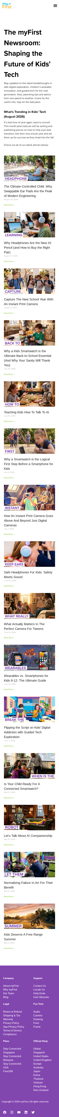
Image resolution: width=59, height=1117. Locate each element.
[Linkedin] (26, 1112)
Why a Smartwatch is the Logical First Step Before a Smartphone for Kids (28, 464)
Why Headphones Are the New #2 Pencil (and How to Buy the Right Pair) (27, 247)
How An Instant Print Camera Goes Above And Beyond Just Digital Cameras (28, 520)
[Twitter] (33, 1112)
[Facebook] (5, 1112)
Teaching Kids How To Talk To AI (26, 412)
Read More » (9, 205)
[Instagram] (12, 1112)
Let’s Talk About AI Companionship (28, 835)
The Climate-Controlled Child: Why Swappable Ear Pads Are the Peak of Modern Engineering (28, 191)
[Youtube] (19, 1112)
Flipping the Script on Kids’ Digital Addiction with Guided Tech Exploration (27, 732)
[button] (55, 5)
